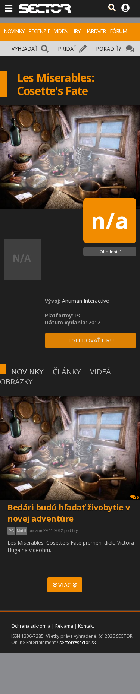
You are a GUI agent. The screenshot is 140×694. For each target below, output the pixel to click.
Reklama (64, 626)
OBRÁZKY (16, 382)
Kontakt (86, 626)
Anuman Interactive (85, 300)
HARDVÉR (95, 31)
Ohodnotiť (110, 251)
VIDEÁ (60, 31)
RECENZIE (39, 31)
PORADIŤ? (108, 48)
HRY (75, 31)
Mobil (21, 531)
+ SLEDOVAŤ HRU (91, 340)
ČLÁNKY (67, 372)
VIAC (65, 585)
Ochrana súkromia (30, 626)
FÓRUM (118, 31)
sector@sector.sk (77, 642)
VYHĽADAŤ (25, 48)
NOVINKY (14, 31)
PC (11, 531)
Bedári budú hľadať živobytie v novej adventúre (68, 512)
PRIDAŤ (67, 48)
